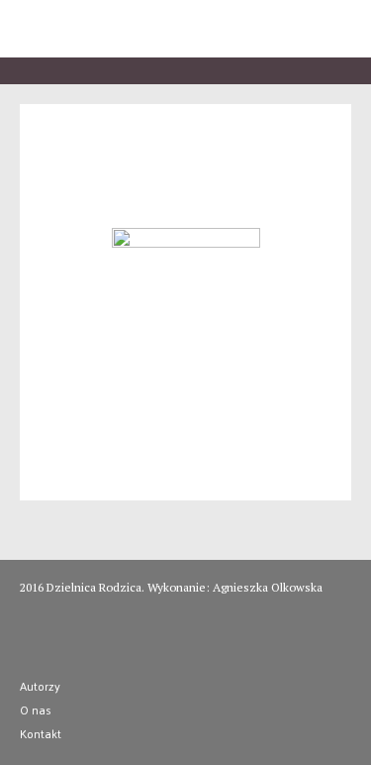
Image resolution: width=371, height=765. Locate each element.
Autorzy (40, 686)
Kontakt (40, 733)
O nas (35, 709)
